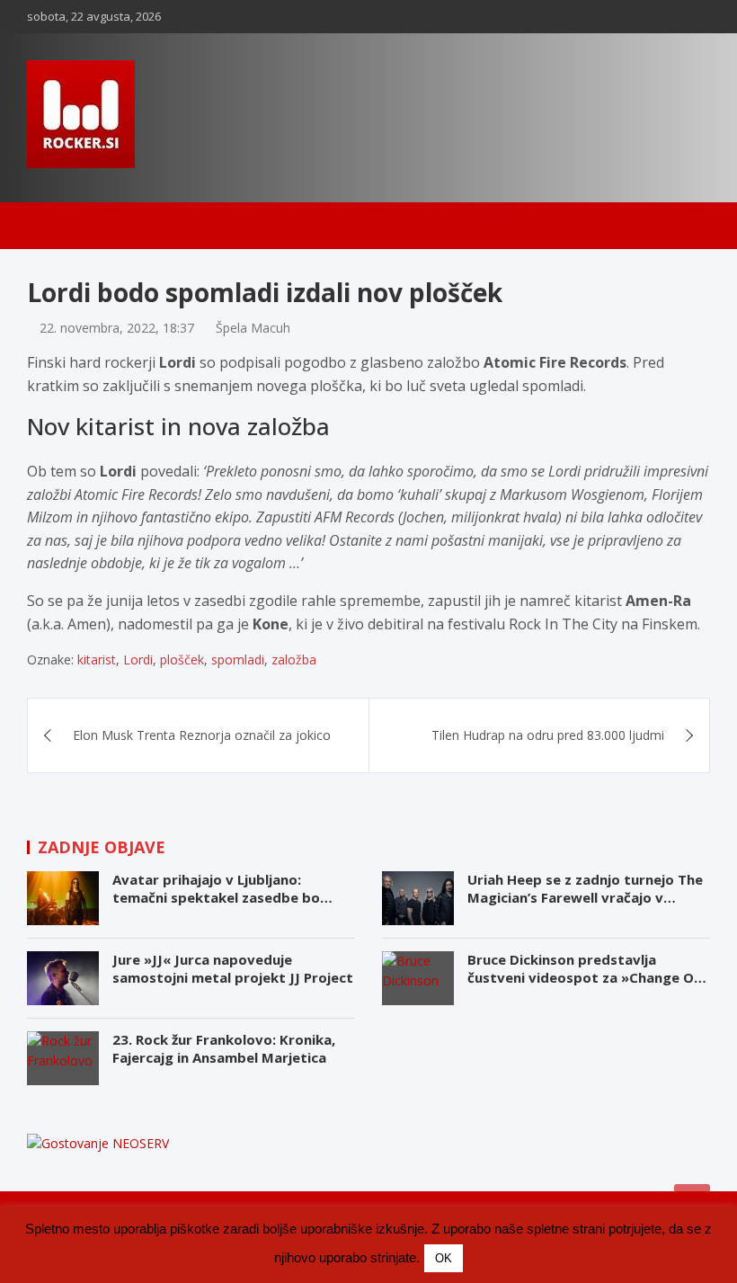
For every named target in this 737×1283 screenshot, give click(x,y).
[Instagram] (651, 17)
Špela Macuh (253, 327)
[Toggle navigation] (49, 225)
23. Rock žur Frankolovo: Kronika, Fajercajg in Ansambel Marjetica (223, 1048)
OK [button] (443, 1258)
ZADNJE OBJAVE (101, 847)
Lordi (138, 659)
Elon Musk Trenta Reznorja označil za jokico (202, 735)
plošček (182, 659)
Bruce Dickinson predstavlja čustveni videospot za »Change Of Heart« (583, 976)
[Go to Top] (692, 1202)
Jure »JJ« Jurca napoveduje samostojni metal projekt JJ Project (232, 968)
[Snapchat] (675, 17)
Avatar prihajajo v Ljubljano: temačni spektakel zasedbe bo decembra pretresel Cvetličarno (221, 896)
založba (293, 659)
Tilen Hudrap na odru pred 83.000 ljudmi (547, 735)
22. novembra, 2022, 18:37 (117, 327)
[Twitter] (698, 17)
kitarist (96, 659)
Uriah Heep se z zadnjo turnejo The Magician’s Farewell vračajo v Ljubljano (585, 896)
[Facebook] (628, 17)
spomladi (237, 659)
